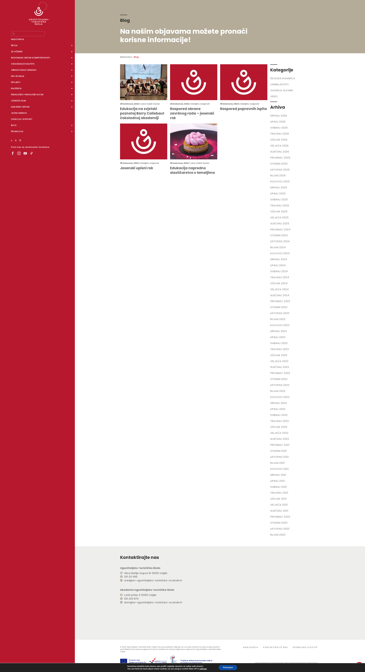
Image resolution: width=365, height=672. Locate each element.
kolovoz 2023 (279, 325)
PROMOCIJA (17, 131)
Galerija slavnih (281, 90)
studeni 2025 (279, 163)
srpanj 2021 (278, 475)
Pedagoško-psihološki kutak (27, 94)
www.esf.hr (312, 663)
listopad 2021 (279, 457)
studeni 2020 (278, 522)
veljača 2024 (279, 289)
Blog (14, 125)
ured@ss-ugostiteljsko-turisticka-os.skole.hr (153, 580)
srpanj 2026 (278, 115)
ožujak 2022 (278, 427)
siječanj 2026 (279, 151)
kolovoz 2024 (280, 253)
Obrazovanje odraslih (23, 70)
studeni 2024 (279, 235)
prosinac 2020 (280, 516)
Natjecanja (17, 76)
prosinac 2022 (280, 373)
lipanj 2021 (277, 481)
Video (274, 96)
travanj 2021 (279, 492)
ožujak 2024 (278, 283)
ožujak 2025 (278, 211)
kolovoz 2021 (279, 469)
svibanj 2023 (278, 343)
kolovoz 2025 (280, 181)
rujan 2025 (278, 175)
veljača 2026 (279, 145)
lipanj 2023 (277, 337)
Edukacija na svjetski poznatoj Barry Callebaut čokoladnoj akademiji (142, 113)
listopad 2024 (280, 241)
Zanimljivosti (279, 84)
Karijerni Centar (20, 106)
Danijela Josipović (200, 103)
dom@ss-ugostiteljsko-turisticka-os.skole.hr (153, 602)
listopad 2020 (279, 528)
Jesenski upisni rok (136, 168)
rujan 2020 (277, 534)
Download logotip (305, 647)
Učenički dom (18, 100)
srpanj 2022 (278, 403)
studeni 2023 (278, 307)
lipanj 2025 (278, 193)
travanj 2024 (279, 277)
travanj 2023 (279, 349)
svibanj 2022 (279, 415)
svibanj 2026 (279, 127)
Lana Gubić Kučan (150, 103)
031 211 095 (130, 576)
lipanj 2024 (278, 265)
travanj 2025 (279, 205)
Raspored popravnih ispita (243, 109)
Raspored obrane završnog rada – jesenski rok (192, 113)
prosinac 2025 (280, 157)
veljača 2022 (279, 433)
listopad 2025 (280, 169)
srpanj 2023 (278, 331)
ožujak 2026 (278, 139)
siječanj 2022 (279, 439)
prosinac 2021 (279, 445)
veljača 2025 (279, 217)
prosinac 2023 (280, 301)
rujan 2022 (277, 391)
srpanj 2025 (278, 187)
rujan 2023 (277, 319)
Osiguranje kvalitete (23, 63)
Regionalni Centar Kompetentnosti (30, 57)
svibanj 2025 (279, 199)
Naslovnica (17, 39)
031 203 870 (131, 598)
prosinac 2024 (280, 229)
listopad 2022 (279, 385)
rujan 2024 (278, 247)
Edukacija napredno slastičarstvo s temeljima (192, 170)
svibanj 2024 (279, 271)
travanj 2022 (279, 421)
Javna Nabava (19, 113)
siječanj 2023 (279, 367)
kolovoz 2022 (279, 397)
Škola (14, 45)
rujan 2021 (277, 463)
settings (203, 669)
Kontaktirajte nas (275, 647)
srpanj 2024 (278, 259)
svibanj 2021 (278, 487)
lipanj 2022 (277, 409)
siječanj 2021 (279, 510)
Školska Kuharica (282, 78)
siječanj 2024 (279, 295)
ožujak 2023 (278, 355)
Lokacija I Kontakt (21, 119)
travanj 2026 (279, 133)
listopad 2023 (279, 313)
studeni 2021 (278, 451)
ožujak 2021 (278, 498)
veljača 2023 (279, 361)
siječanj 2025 (279, 223)
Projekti (15, 82)
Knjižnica (16, 88)
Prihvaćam (228, 667)
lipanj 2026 (277, 121)
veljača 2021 (279, 504)
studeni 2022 (278, 379)
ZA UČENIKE (16, 51)
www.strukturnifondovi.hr (295, 663)
